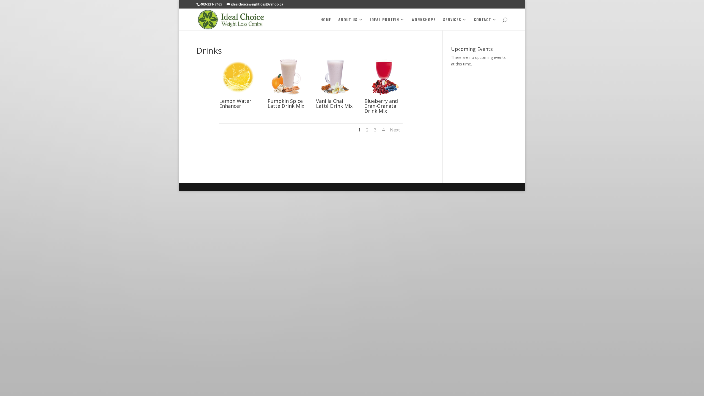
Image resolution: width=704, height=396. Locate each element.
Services (452, 20)
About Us (348, 20)
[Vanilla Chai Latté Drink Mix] (335, 95)
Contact (482, 20)
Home (325, 20)
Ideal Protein (384, 20)
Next (395, 130)
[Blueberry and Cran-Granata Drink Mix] (383, 95)
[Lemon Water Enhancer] (238, 95)
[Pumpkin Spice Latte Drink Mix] (287, 95)
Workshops (424, 20)
